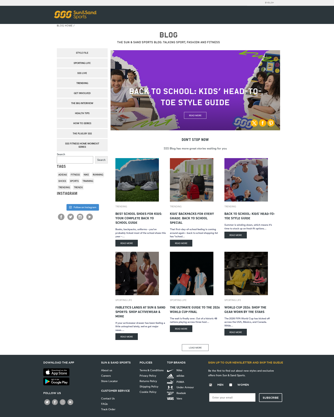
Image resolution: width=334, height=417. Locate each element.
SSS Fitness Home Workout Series (82, 145)
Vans (179, 398)
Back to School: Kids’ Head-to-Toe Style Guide (249, 215)
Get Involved (82, 93)
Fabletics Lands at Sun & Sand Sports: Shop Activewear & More (140, 311)
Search (61, 154)
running (98, 174)
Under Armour (185, 387)
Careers (106, 375)
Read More (195, 115)
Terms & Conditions (152, 370)
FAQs (104, 404)
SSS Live (82, 73)
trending (64, 187)
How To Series (82, 123)
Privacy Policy (148, 375)
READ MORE (126, 243)
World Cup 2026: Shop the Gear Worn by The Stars (245, 309)
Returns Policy (148, 381)
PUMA (180, 382)
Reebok (181, 393)
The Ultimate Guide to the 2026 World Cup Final (195, 309)
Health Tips (82, 113)
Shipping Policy (149, 386)
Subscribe (271, 397)
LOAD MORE (195, 347)
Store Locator (109, 381)
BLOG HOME (65, 25)
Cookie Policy (148, 392)
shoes (62, 181)
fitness (75, 174)
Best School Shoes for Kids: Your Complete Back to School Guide (138, 217)
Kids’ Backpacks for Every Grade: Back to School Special (192, 217)
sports (74, 181)
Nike (86, 174)
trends (78, 187)
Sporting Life (82, 63)
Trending (82, 83)
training (88, 181)
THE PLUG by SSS (82, 133)
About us (106, 370)
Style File (82, 52)
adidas (62, 174)
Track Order (108, 409)
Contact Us (108, 398)
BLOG (168, 35)
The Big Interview (82, 103)
